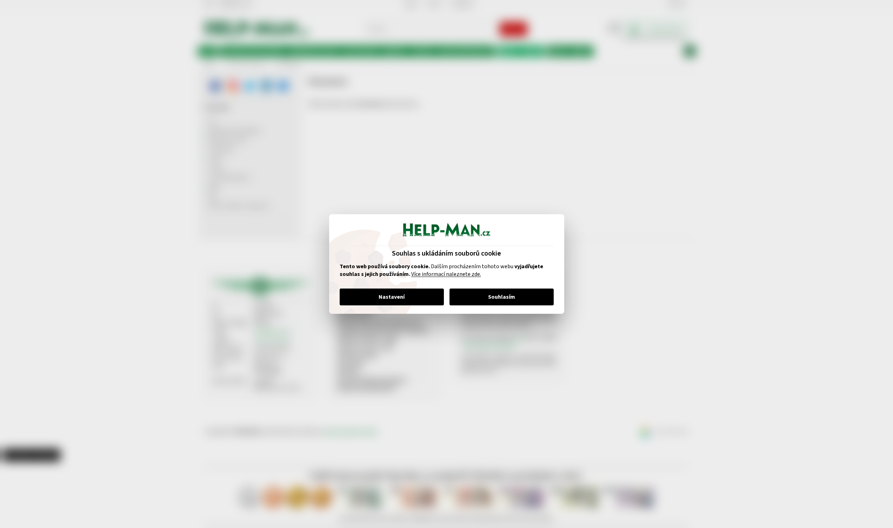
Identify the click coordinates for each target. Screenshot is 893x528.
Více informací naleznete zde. (446, 274)
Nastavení (392, 297)
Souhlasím (501, 297)
